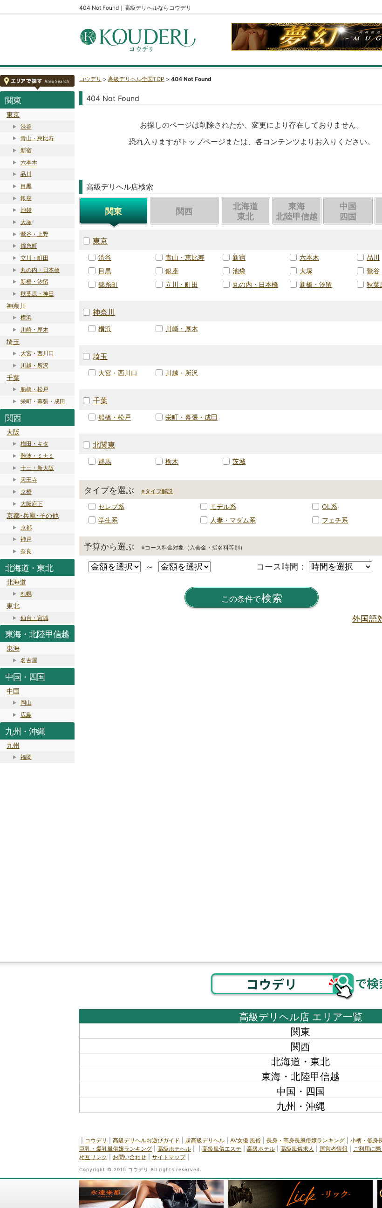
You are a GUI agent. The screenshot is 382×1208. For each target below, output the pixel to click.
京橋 (26, 491)
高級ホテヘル (174, 1148)
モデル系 (223, 506)
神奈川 (16, 306)
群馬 (104, 461)
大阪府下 (31, 503)
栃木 (171, 461)
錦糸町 (28, 245)
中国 (13, 691)
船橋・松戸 (34, 389)
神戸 (26, 539)
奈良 (26, 551)
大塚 (26, 221)
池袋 (26, 209)
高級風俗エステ (221, 1148)
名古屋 (28, 660)
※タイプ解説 (157, 491)
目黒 (26, 186)
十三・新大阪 (37, 467)
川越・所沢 (34, 365)
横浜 (26, 317)
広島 (26, 714)
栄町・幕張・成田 (42, 401)
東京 (13, 114)
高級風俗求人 (297, 1148)
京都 (26, 527)
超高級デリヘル (205, 1140)
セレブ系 (111, 506)
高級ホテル (261, 1148)
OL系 (329, 506)
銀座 (26, 198)
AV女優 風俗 (245, 1140)
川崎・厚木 (34, 329)
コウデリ (90, 78)
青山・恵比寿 (37, 138)
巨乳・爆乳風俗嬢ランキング (115, 1148)
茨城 (239, 461)
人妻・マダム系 (233, 520)
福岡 (26, 756)
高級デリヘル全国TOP (136, 78)
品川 (26, 173)
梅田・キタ (34, 443)
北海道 (16, 582)
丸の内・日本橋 (40, 269)
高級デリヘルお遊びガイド (146, 1140)
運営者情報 (334, 1148)
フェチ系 (335, 520)
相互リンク (93, 1157)
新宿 (26, 150)
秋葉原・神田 (37, 293)
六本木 (28, 162)
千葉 (13, 377)
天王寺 (28, 479)
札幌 (26, 593)
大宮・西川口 (37, 353)
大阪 (13, 432)
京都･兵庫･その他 (33, 515)
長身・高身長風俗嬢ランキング (305, 1140)
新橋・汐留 (34, 281)
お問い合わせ (129, 1157)
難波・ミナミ (37, 455)
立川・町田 (34, 257)
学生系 (108, 520)
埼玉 (13, 342)
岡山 (26, 702)
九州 (13, 745)
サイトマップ (168, 1157)
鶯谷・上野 (34, 234)
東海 (13, 648)
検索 (252, 598)
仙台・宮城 (34, 617)
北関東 (104, 444)
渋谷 (26, 126)
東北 (13, 606)
